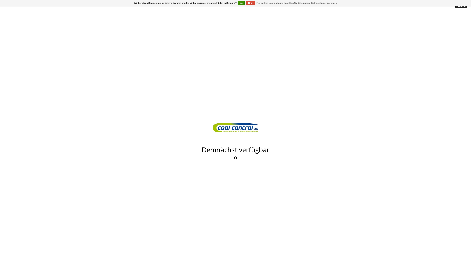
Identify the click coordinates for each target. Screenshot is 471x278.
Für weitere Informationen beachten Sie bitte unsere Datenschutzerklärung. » (296, 3)
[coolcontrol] (235, 128)
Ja (241, 3)
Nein (250, 3)
